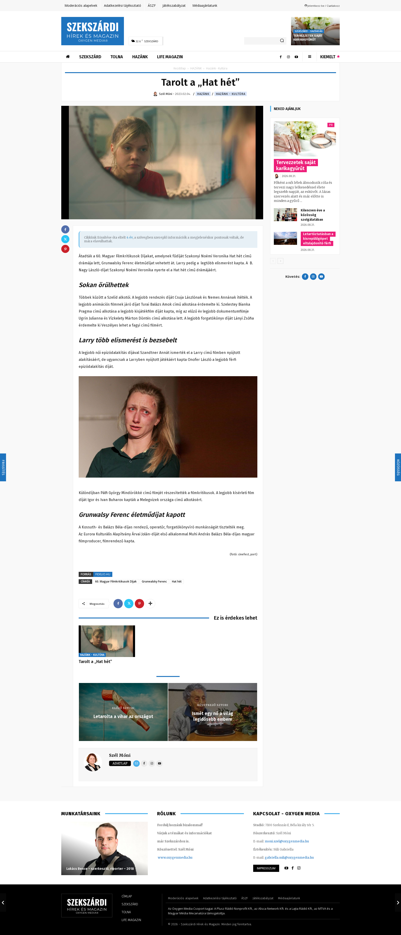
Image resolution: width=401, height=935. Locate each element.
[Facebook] (280, 56)
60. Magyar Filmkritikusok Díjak (116, 581)
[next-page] (280, 261)
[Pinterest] (139, 603)
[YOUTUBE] (286, 868)
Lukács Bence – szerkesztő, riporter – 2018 (100, 869)
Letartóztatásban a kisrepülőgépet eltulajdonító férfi (318, 238)
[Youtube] (296, 56)
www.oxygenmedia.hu (175, 858)
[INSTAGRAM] (299, 868)
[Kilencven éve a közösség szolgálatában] (285, 214)
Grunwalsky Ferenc (154, 581)
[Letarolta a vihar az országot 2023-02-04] (3, 902)
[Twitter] (128, 603)
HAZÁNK (196, 68)
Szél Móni (120, 755)
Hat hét (177, 581)
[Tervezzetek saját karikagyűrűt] (305, 138)
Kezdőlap (180, 68)
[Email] (136, 763)
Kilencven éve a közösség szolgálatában (313, 215)
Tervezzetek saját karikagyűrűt (308, 37)
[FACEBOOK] (292, 868)
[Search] (282, 41)
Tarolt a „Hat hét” (95, 661)
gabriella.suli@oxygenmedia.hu (289, 858)
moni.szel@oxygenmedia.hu (287, 841)
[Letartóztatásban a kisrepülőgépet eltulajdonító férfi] (285, 238)
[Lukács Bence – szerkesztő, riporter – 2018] (104, 848)
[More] (150, 603)
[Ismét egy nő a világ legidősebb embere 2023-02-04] (398, 902)
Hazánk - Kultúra (230, 94)
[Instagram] (288, 56)
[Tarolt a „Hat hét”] (107, 641)
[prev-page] (273, 261)
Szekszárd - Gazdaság (309, 31)
